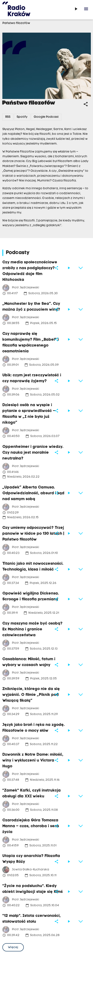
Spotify (22, 117)
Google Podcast (46, 117)
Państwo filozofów (16, 23)
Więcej (13, 947)
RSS (7, 117)
